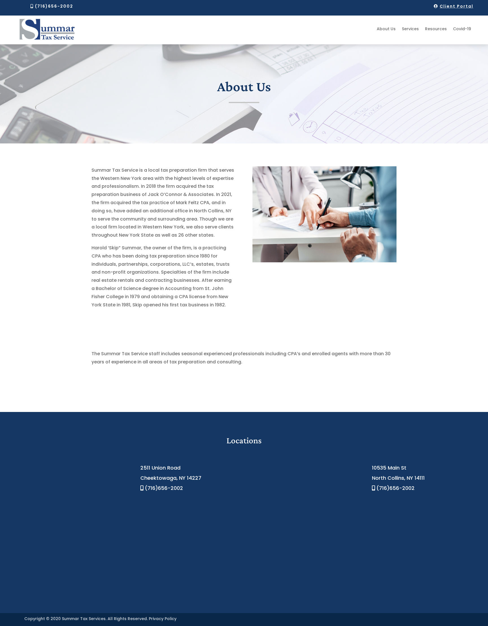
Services (410, 29)
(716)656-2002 (54, 6)
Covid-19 (462, 29)
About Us (386, 29)
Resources (436, 29)
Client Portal (456, 6)
